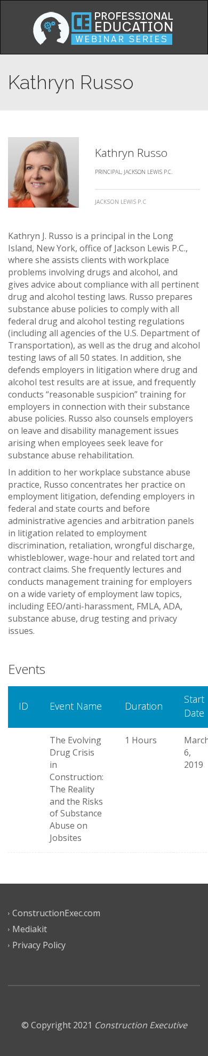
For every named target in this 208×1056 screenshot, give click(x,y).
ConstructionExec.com (56, 913)
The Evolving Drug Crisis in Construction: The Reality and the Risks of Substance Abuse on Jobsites (76, 789)
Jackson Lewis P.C (120, 201)
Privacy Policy (39, 945)
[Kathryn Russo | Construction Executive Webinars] (104, 27)
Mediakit (29, 929)
